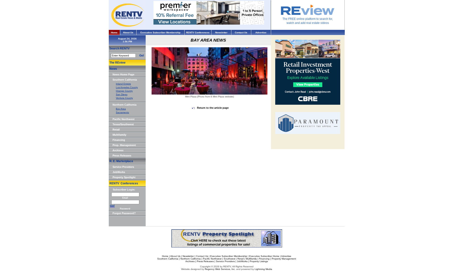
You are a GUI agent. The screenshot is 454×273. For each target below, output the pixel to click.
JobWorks (119, 172)
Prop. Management (124, 145)
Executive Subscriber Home (264, 256)
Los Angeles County (127, 87)
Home (114, 32)
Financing (119, 140)
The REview (117, 62)
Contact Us (241, 32)
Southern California (125, 79)
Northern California (124, 104)
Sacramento (122, 112)
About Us (128, 32)
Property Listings (259, 261)
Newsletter (221, 32)
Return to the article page (212, 107)
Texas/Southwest (123, 124)
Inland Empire (123, 83)
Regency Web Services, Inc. (220, 269)
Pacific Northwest (124, 119)
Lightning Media (263, 269)
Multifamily (119, 134)
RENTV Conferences (198, 32)
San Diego (121, 94)
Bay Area (121, 109)
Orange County (124, 91)
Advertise (260, 32)
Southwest (229, 258)
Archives (118, 150)
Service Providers (123, 166)
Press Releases (122, 155)
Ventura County (124, 98)
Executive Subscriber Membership (160, 32)
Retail (116, 129)
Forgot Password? (124, 213)
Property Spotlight (124, 177)
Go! (141, 55)
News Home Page (123, 74)
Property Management (284, 258)
